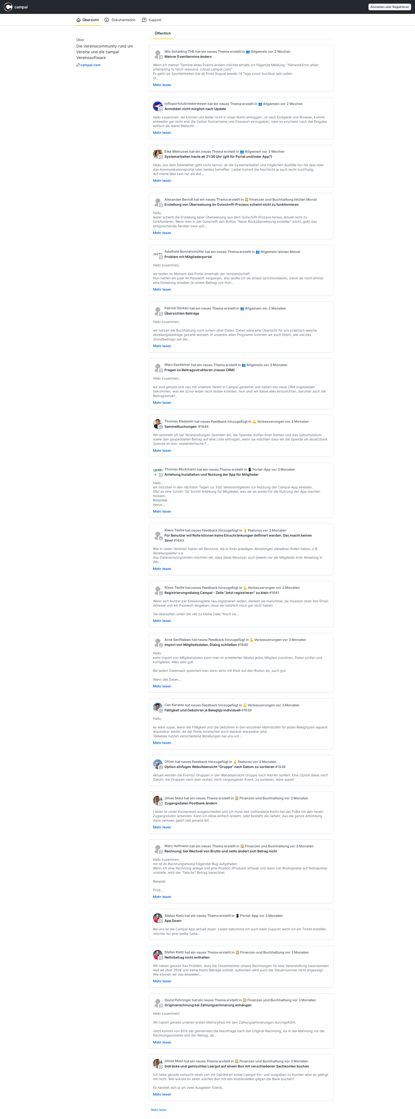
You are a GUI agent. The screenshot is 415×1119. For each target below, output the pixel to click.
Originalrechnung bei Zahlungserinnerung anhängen (208, 1005)
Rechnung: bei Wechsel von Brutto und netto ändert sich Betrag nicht (221, 851)
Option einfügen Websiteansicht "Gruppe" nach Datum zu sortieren (220, 767)
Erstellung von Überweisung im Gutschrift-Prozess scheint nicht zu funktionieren (232, 204)
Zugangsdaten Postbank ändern (191, 803)
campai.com (90, 65)
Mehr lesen (162, 85)
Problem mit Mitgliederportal (188, 257)
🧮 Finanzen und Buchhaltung (268, 199)
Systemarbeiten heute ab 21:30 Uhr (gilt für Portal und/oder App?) (218, 156)
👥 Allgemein (256, 51)
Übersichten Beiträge (182, 313)
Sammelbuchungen (181, 426)
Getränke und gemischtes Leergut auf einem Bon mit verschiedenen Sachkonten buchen (237, 1066)
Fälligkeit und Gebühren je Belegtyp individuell (203, 710)
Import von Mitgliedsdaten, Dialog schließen (201, 645)
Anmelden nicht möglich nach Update (195, 109)
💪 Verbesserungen (268, 421)
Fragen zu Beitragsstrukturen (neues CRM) (200, 370)
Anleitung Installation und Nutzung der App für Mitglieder (212, 474)
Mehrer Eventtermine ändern (188, 56)
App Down (173, 921)
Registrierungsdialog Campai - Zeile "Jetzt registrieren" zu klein (217, 593)
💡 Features (252, 530)
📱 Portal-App (259, 469)
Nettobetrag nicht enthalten (187, 957)
